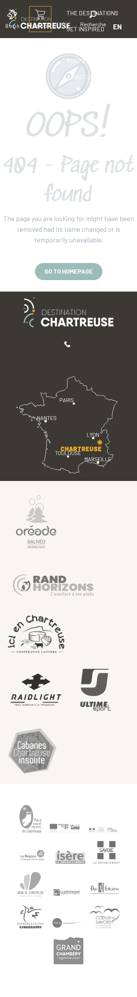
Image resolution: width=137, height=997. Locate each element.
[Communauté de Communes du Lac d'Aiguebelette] (67, 923)
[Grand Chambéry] (68, 950)
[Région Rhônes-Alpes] (32, 855)
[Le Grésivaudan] (67, 892)
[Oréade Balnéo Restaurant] (36, 521)
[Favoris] (67, 26)
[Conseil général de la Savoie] (106, 852)
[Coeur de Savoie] (105, 917)
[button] (93, 20)
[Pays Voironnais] (105, 889)
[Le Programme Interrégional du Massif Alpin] (65, 828)
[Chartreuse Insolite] (32, 752)
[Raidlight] (36, 690)
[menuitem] (86, 45)
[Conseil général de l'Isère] (70, 857)
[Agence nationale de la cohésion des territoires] (103, 829)
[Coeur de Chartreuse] (30, 884)
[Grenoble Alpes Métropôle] (30, 917)
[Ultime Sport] (95, 690)
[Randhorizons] (53, 584)
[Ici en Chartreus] (36, 634)
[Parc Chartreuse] (30, 819)
